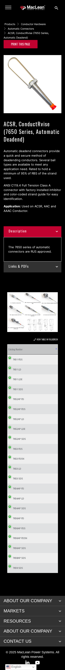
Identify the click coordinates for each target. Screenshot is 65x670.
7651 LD (17, 369)
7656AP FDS (19, 528)
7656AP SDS (19, 548)
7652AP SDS (19, 438)
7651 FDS (18, 359)
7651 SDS (18, 389)
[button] (60, 601)
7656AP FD (18, 518)
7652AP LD (18, 419)
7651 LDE (17, 379)
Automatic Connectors (21, 28)
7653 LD (17, 468)
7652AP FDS (19, 409)
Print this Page (20, 44)
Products (10, 24)
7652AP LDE (19, 428)
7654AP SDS (19, 508)
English (16, 666)
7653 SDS (18, 478)
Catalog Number (15, 349)
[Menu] (8, 8)
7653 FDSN (18, 458)
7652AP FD (18, 399)
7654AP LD (18, 498)
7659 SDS (18, 568)
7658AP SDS (19, 558)
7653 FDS (18, 448)
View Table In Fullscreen (47, 339)
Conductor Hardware (33, 24)
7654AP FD (18, 488)
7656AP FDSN (20, 538)
